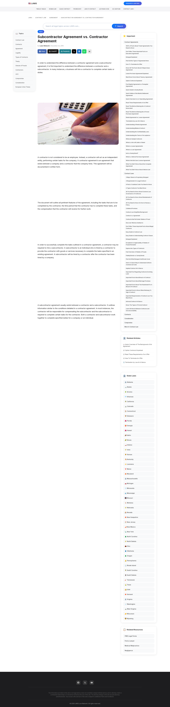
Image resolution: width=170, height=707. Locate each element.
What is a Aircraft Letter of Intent (135, 142)
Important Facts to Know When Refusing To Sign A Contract (138, 291)
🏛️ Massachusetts (131, 478)
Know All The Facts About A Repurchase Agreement (138, 69)
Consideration (20, 82)
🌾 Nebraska (129, 507)
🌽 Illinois (128, 440)
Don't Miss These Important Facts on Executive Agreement (136, 52)
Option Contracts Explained (134, 80)
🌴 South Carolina (131, 570)
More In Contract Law (131, 327)
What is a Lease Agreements (134, 146)
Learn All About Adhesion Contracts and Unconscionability (137, 309)
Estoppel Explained (131, 57)
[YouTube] (92, 682)
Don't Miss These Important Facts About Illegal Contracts (139, 227)
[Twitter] (85, 682)
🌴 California (129, 401)
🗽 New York (129, 532)
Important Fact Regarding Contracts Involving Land (139, 273)
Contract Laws (129, 173)
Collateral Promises (131, 208)
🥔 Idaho (128, 435)
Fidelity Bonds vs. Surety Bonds (135, 255)
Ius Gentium (116, 9)
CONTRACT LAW (40, 17)
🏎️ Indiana (128, 445)
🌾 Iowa (127, 450)
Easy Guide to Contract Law (134, 232)
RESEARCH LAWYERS (132, 3)
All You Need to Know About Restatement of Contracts (139, 198)
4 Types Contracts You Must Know (136, 188)
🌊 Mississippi (130, 493)
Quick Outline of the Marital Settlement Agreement (137, 94)
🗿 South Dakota (130, 575)
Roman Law (52, 9)
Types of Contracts (22, 57)
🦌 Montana (129, 503)
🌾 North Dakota (130, 541)
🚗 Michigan (129, 483)
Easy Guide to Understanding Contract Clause (139, 235)
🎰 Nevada (128, 512)
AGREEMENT (53, 17)
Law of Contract (90, 9)
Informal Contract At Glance (134, 301)
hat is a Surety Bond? (132, 153)
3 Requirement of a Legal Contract (136, 181)
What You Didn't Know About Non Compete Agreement (138, 165)
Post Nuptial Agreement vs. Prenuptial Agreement (137, 85)
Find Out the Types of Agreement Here (137, 60)
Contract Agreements (131, 42)
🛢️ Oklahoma (129, 551)
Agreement (19, 48)
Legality (18, 53)
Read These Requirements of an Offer (137, 102)
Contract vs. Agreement (133, 215)
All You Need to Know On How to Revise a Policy (138, 204)
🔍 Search (119, 26)
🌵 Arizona (128, 392)
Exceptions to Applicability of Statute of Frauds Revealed (137, 243)
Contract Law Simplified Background (136, 212)
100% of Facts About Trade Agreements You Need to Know (139, 47)
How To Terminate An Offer (134, 64)
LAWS (30, 17)
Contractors (19, 70)
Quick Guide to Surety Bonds (134, 90)
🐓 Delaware (129, 416)
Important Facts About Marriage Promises (138, 281)
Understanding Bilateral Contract (135, 128)
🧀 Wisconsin (129, 614)
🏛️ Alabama (129, 382)
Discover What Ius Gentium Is (134, 223)
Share (43, 51)
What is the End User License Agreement (138, 160)
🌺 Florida (128, 421)
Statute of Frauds (21, 65)
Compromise (20, 78)
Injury (41, 31)
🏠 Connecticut (130, 411)
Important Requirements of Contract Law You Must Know (139, 297)
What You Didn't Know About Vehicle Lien (138, 169)
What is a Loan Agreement (133, 149)
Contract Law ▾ (128, 9)
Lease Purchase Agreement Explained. (137, 73)
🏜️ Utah (127, 589)
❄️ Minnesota (129, 488)
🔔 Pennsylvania (130, 560)
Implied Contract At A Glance (134, 268)
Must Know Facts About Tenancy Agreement (139, 77)
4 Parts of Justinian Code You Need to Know (139, 184)
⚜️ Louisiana (129, 464)
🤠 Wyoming (129, 618)
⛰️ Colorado (129, 406)
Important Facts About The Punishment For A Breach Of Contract (139, 285)
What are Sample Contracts (134, 139)
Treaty (18, 61)
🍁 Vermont (129, 594)
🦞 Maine (128, 469)
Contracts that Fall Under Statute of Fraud (138, 219)
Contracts (19, 44)
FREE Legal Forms (131, 636)
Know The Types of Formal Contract (136, 305)
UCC (17, 74)
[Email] (89, 51)
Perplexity (66, 51)
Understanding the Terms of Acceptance (138, 135)
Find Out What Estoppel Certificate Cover (138, 259)
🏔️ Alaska (128, 387)
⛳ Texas (128, 585)
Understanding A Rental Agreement (136, 124)
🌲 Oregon (128, 556)
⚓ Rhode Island (130, 565)
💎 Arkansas (129, 397)
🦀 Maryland (129, 474)
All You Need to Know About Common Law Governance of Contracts (138, 192)
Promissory (77, 9)
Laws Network (45, 46)
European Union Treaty (23, 87)
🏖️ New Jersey (130, 522)
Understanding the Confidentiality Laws (137, 131)
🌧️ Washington (130, 604)
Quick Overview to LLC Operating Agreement (139, 99)
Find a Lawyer (129, 641)
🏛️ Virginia (128, 599)
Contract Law (20, 40)
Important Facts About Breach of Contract (138, 277)
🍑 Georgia (129, 425)
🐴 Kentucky (129, 459)
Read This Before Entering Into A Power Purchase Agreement (137, 112)
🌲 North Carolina (131, 536)
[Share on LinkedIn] (79, 51)
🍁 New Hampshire (131, 517)
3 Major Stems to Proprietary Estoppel (137, 177)
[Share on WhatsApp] (84, 51)
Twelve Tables (41, 9)
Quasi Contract (64, 9)
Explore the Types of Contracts (135, 248)
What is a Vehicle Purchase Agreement (137, 157)
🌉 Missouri (129, 498)
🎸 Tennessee (130, 580)
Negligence (129, 650)
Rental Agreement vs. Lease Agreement (137, 117)
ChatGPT (54, 51)
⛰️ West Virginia (130, 609)
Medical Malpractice (132, 646)
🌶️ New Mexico (130, 527)
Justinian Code (104, 9)
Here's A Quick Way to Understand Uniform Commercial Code (138, 263)
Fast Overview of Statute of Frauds (136, 252)
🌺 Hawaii (128, 430)
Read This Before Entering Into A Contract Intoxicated (138, 107)
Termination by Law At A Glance (135, 121)
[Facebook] (78, 682)
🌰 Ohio (127, 546)
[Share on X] (74, 51)
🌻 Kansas (128, 454)
